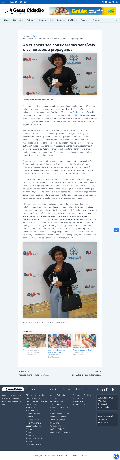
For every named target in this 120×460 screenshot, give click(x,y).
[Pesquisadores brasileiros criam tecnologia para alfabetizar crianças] (59, 340)
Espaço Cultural (33, 413)
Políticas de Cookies (82, 395)
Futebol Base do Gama (59, 413)
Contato (96, 20)
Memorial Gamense (57, 417)
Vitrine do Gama (57, 20)
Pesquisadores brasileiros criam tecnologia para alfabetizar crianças (58, 350)
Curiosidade (31, 404)
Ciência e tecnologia (35, 395)
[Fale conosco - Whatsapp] (117, 2)
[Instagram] (102, 2)
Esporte (42, 20)
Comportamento (33, 398)
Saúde (84, 20)
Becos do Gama (56, 401)
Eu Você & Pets (32, 420)
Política (71, 20)
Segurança (30, 435)
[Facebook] (106, 2)
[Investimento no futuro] (34, 340)
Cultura (30, 20)
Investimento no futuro (31, 348)
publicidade (42, 155)
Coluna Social (55, 404)
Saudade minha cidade (59, 432)
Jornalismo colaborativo (105, 419)
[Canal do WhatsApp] (113, 2)
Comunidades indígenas (36, 401)
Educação (30, 407)
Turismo (29, 441)
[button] (22, 20)
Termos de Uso (79, 404)
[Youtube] (110, 2)
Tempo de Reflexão (34, 438)
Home (6, 20)
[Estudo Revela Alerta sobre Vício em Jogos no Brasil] (84, 340)
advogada (79, 112)
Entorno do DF (32, 410)
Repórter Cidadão (57, 429)
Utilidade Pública (33, 444)
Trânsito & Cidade (57, 420)
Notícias (17, 20)
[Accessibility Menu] (116, 456)
